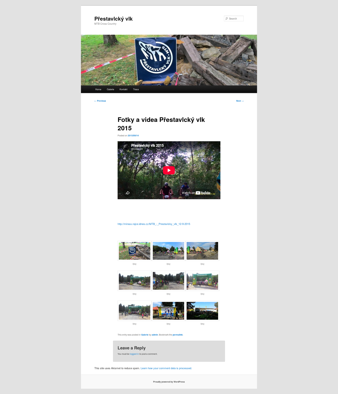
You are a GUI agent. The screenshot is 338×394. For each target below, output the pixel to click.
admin (155, 334)
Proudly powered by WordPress (169, 381)
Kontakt (123, 89)
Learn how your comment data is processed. (166, 368)
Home (98, 89)
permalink (178, 334)
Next (240, 100)
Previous (100, 100)
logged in (134, 353)
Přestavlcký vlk (113, 18)
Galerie (110, 89)
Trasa (136, 89)
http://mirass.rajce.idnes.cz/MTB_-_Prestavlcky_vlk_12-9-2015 (154, 224)
